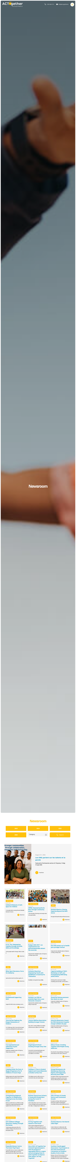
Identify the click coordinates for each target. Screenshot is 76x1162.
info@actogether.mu (63, 4)
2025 (59, 828)
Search (61, 835)
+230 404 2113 (50, 4)
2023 (16, 828)
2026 (16, 835)
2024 (38, 828)
